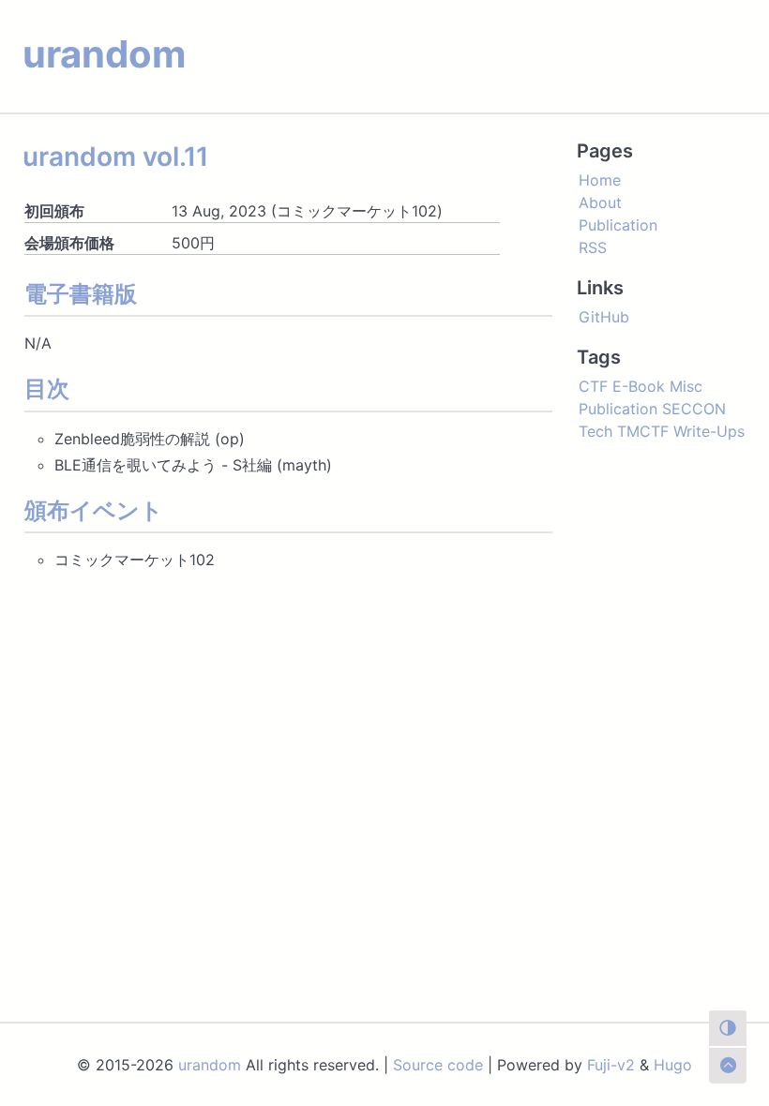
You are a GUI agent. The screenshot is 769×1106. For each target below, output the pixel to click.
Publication (618, 225)
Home (600, 180)
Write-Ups (709, 431)
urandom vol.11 (115, 156)
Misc (686, 386)
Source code (438, 1064)
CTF (593, 386)
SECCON (694, 408)
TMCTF (643, 431)
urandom (104, 54)
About (600, 202)
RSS (593, 247)
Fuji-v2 (611, 1064)
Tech (595, 431)
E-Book (638, 386)
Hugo (673, 1064)
